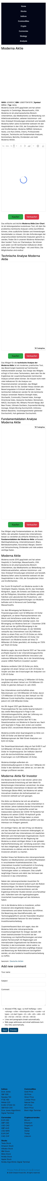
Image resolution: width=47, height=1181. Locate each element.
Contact (36, 1170)
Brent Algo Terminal (32, 1110)
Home (23, 6)
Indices (24, 16)
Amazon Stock (7, 1146)
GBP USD (5, 1123)
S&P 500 (4, 1094)
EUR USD (5, 1120)
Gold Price (28, 1092)
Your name (5, 972)
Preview (13, 1030)
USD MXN (5, 1131)
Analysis (23, 41)
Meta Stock (6, 1154)
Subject (4, 981)
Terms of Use (26, 1170)
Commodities (23, 21)
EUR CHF (5, 1133)
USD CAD (5, 1125)
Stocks (23, 11)
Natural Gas (29, 1102)
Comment (5, 989)
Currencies (23, 31)
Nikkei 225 (5, 1102)
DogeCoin (28, 1125)
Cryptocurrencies (32, 1117)
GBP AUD (5, 1128)
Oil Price (27, 1094)
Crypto (23, 26)
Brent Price (28, 1108)
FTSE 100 (5, 1100)
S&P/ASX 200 (6, 1108)
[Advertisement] (23, 75)
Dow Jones (6, 1092)
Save (5, 1030)
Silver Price (29, 1097)
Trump (27, 1133)
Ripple (27, 1128)
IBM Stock (5, 1151)
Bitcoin (27, 1120)
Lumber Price (29, 1100)
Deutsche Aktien (16, 961)
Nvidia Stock (6, 1156)
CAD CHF (5, 1136)
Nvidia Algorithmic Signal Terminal (15, 1162)
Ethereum (28, 1123)
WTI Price (28, 1105)
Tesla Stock (6, 1143)
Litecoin (27, 1136)
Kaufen (15, 216)
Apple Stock (6, 1159)
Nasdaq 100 (6, 1097)
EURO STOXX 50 (8, 1105)
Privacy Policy (13, 1170)
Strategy (23, 36)
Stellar (27, 1131)
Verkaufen (32, 216)
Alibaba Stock (7, 1148)
